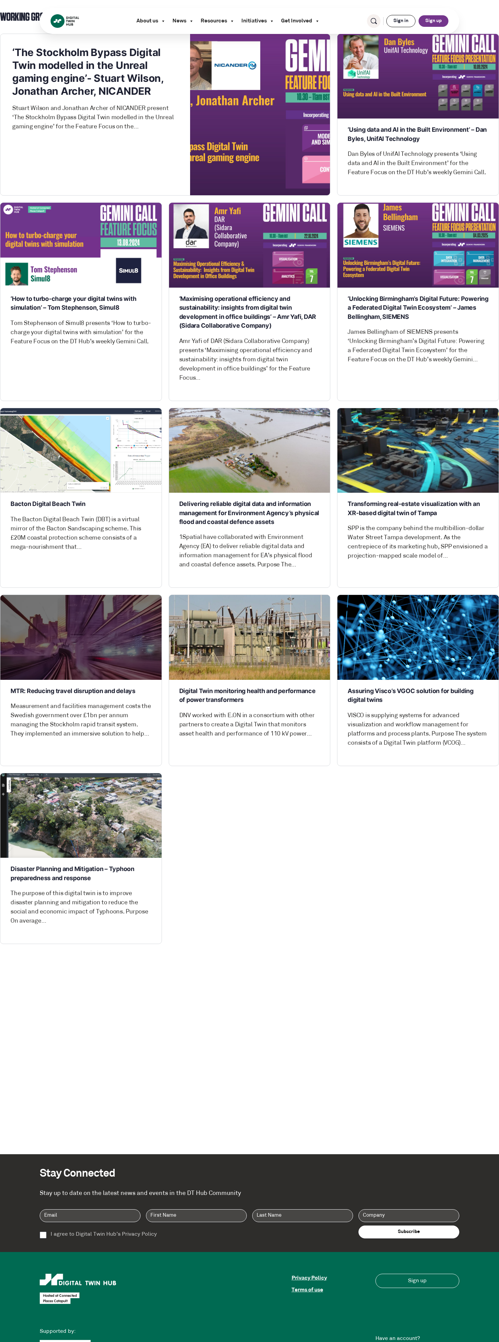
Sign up (433, 20)
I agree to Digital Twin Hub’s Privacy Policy (104, 1234)
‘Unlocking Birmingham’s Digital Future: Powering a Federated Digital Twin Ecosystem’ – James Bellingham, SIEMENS (418, 307)
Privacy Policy (309, 1278)
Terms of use (307, 1290)
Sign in (400, 20)
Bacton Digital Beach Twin (48, 503)
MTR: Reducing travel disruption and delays (73, 690)
